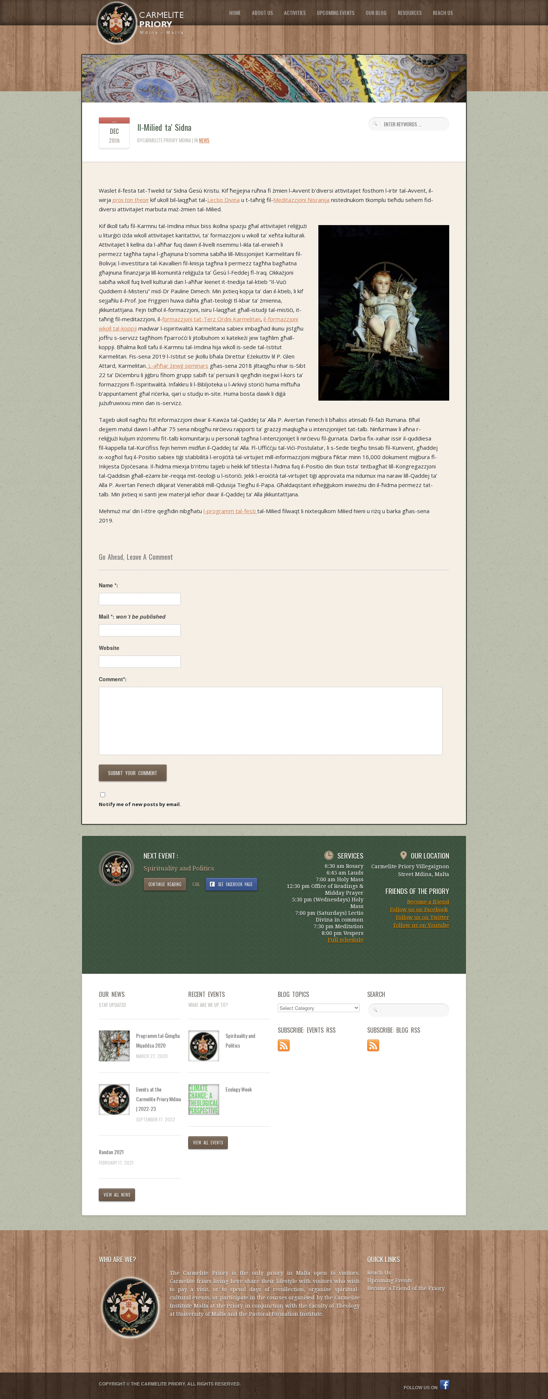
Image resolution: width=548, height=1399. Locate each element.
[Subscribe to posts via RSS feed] (284, 1049)
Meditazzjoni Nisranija (301, 199)
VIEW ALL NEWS (117, 1195)
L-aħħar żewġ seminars (177, 365)
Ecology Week (239, 1089)
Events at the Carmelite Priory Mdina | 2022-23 (158, 1098)
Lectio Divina (223, 199)
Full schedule (345, 940)
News (204, 140)
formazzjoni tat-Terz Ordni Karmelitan (211, 319)
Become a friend (428, 902)
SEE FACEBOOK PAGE (235, 884)
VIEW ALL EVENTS (208, 1143)
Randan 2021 (111, 1152)
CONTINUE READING (165, 884)
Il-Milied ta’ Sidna (164, 127)
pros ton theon (131, 199)
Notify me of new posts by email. (140, 804)
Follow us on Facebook (419, 910)
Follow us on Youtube (421, 925)
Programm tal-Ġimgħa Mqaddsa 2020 (158, 1040)
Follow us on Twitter (422, 917)
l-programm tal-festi (230, 511)
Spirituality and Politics (240, 1040)
